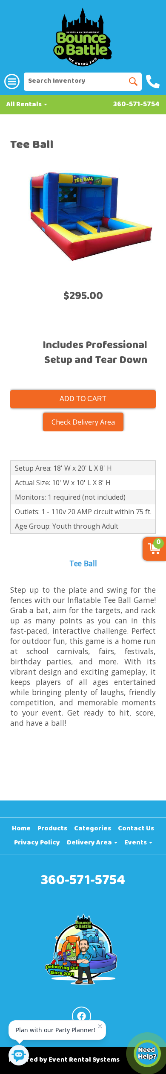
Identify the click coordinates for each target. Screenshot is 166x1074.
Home (21, 829)
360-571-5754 (136, 105)
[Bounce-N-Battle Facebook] (81, 1016)
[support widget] (147, 1053)
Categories (92, 829)
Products (52, 829)
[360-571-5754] (154, 81)
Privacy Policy (37, 843)
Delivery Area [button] (90, 843)
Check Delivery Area (83, 422)
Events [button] (136, 843)
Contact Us (136, 829)
